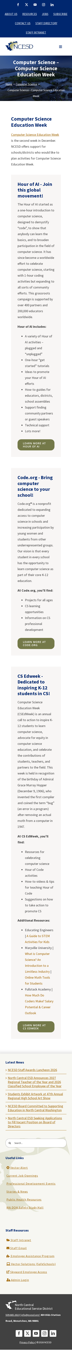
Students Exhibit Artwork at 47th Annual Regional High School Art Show (35, 1096)
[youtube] (36, 1333)
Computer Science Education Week (35, 134)
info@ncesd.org (30, 1315)
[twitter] (27, 1333)
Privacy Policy (27, 1342)
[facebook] (19, 1333)
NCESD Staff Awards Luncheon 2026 (32, 1070)
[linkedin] (53, 1333)
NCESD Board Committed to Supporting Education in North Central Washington (35, 1108)
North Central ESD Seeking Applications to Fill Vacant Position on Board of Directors (35, 1122)
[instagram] (44, 1333)
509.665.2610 (13, 1315)
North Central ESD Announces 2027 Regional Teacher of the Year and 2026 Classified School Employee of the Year (34, 1082)
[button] (60, 47)
